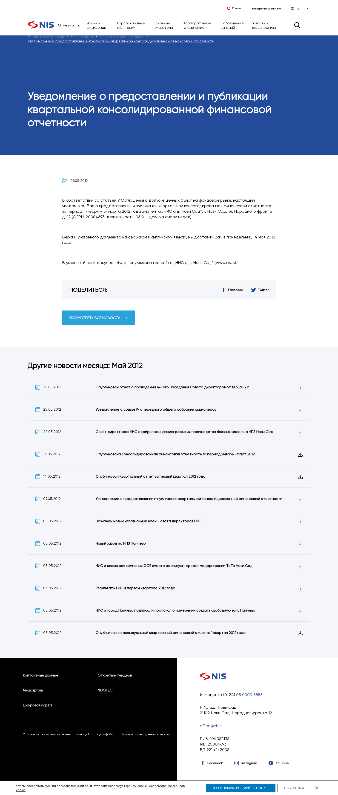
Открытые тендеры (115, 675)
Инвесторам (82, 37)
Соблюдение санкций (232, 25)
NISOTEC (105, 690)
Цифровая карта (37, 705)
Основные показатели (163, 25)
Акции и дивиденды (96, 25)
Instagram (249, 763)
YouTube (282, 763)
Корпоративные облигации (131, 25)
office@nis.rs (211, 725)
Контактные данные (40, 675)
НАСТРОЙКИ (294, 788)
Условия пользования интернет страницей (56, 734)
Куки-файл (105, 734)
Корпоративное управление (197, 25)
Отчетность (69, 25)
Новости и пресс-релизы (263, 25)
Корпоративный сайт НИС (267, 8)
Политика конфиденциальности (145, 734)
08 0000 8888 (249, 694)
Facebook (215, 763)
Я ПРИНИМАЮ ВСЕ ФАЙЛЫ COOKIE (241, 788)
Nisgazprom (33, 690)
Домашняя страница (46, 37)
